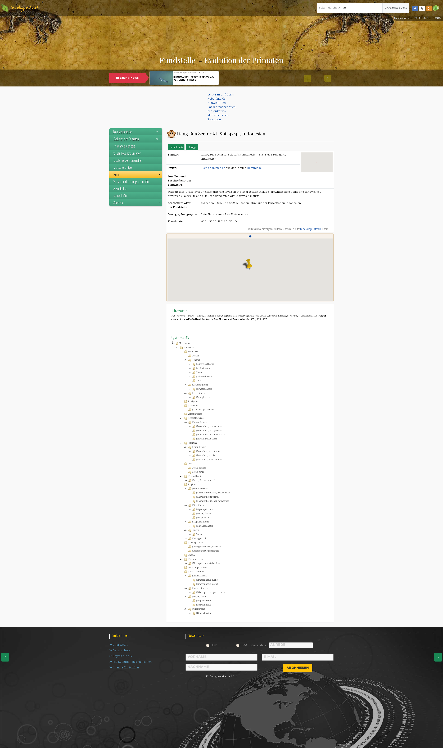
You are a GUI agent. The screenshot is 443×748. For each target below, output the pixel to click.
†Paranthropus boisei (206, 455)
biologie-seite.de (122, 131)
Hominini (196, 360)
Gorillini (195, 355)
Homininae (193, 351)
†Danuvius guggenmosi (203, 409)
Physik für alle (123, 656)
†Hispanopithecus (204, 526)
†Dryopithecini (199, 393)
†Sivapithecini (198, 505)
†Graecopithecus (204, 389)
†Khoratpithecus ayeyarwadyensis (213, 492)
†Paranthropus (199, 447)
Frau (244, 645)
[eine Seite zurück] (5, 657)
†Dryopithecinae (196, 571)
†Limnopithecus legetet (207, 584)
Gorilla (191, 463)
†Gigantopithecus (204, 509)
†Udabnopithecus (200, 588)
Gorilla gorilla (198, 472)
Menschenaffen (218, 115)
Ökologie (192, 147)
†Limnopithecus (199, 575)
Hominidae (254, 168)
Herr (213, 645)
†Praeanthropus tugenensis (209, 430)
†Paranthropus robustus (208, 451)
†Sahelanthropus (204, 376)
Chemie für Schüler (126, 668)
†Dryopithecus (203, 397)
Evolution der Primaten (126, 138)
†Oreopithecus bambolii (203, 480)
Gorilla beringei (199, 468)
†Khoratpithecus (200, 488)
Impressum (120, 645)
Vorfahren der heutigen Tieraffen (131, 181)
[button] (436, 8)
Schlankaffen (216, 111)
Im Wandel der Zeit (124, 146)
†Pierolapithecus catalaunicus (206, 563)
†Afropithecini (198, 609)
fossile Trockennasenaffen (127, 160)
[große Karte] (250, 236)
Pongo (199, 534)
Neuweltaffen (216, 103)
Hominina (192, 443)
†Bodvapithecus (203, 513)
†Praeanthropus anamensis (209, 426)
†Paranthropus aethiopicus (209, 459)
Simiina (191, 555)
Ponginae (192, 484)
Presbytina (193, 401)
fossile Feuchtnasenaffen (127, 153)
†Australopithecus (205, 364)
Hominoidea (185, 343)
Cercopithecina (195, 414)
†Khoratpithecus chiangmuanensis (212, 501)
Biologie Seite (25, 8)
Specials (118, 202)
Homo (116, 174)
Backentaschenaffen (221, 107)
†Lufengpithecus (196, 542)
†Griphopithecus (204, 600)
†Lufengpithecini (199, 538)
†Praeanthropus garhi (206, 438)
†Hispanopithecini (200, 522)
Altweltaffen (119, 188)
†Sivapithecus (202, 517)
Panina (199, 380)
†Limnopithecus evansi (207, 580)
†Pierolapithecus (196, 559)
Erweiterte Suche (396, 8)
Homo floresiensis (213, 168)
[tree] (250, 478)
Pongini (195, 530)
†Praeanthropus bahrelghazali (210, 434)
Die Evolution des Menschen (132, 662)
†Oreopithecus (195, 476)
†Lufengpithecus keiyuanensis (206, 546)
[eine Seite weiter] (438, 657)
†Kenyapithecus (203, 605)
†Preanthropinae (196, 418)
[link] (438, 18)
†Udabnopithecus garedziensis (210, 592)
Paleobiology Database (310, 229)
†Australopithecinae (197, 567)
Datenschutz (121, 651)
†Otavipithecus (203, 613)
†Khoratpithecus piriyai (207, 497)
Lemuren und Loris (220, 95)
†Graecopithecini (200, 385)
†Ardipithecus (203, 368)
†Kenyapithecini (199, 596)
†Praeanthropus (199, 422)
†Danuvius (193, 405)
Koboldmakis (216, 99)
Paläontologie (176, 147)
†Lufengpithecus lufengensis (205, 551)
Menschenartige (122, 167)
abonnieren (298, 668)
